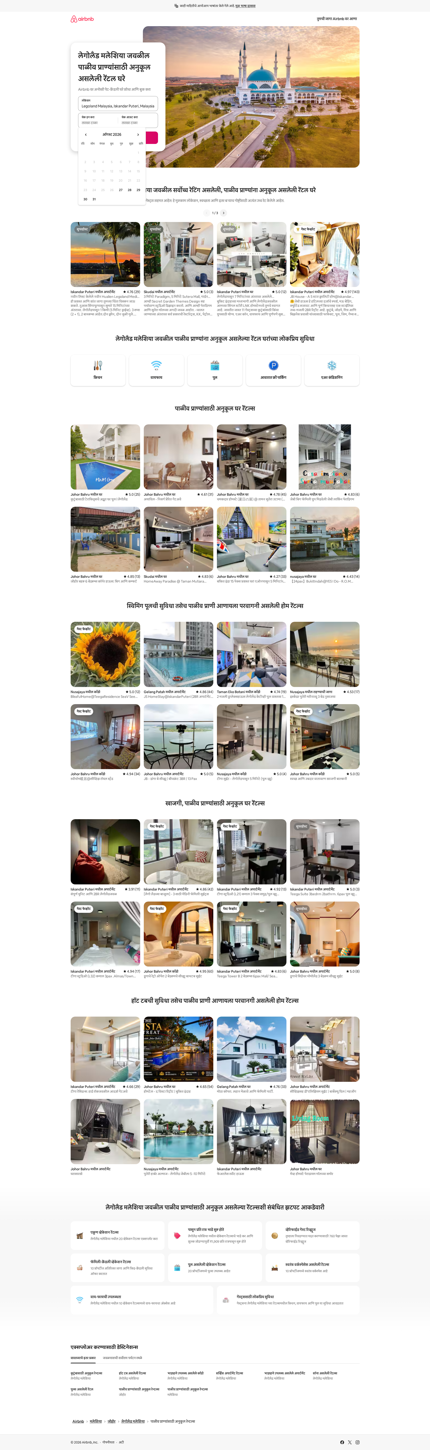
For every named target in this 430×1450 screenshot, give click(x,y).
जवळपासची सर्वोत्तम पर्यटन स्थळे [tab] (122, 1358)
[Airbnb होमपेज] (82, 19)
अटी (121, 1442)
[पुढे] (223, 213)
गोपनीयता (108, 1442)
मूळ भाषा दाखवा (245, 6)
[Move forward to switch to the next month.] (138, 134)
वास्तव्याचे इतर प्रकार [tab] (83, 1358)
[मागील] (206, 213)
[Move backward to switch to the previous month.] (86, 134)
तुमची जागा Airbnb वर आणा (337, 18)
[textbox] (98, 123)
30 (85, 199)
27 (121, 190)
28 (129, 190)
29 (138, 190)
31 (94, 199)
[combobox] (118, 106)
